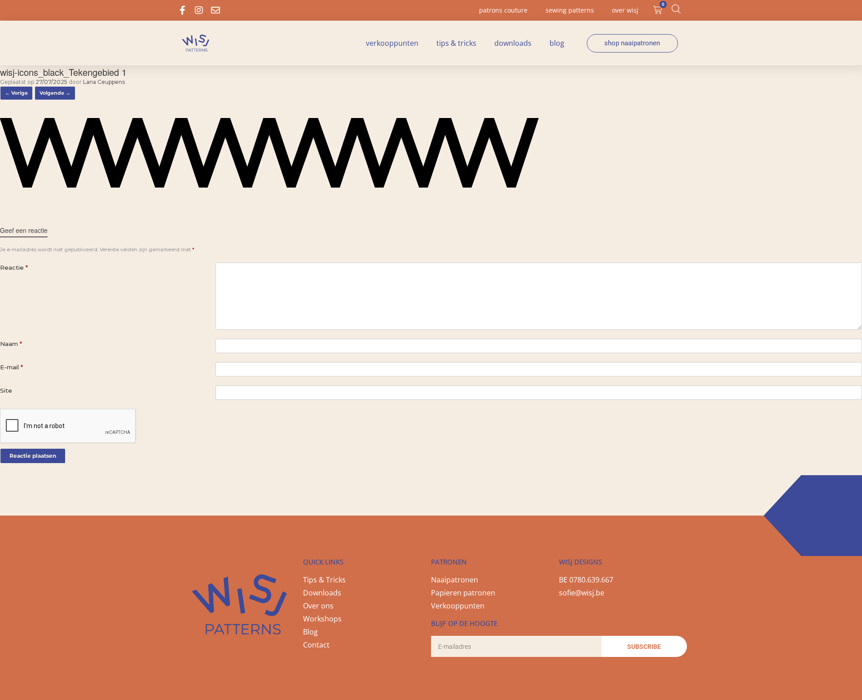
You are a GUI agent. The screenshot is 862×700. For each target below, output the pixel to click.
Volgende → (55, 93)
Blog (557, 43)
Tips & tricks (456, 43)
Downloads (513, 43)
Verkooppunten (392, 43)
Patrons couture (503, 10)
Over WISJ (625, 10)
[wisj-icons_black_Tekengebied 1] (269, 185)
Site (6, 390)
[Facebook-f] (182, 10)
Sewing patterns (569, 10)
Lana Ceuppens (104, 82)
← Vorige (16, 93)
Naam (11, 343)
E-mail (11, 367)
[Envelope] (215, 10)
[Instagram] (199, 10)
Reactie (14, 267)
